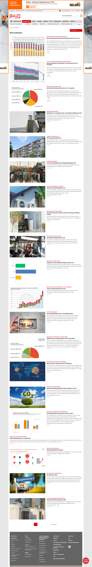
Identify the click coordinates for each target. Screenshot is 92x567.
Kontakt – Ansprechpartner (58, 554)
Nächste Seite (54, 524)
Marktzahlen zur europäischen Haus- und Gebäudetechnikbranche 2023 (64, 113)
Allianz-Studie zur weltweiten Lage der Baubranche (59, 363)
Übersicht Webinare (28, 554)
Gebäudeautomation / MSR (67, 24)
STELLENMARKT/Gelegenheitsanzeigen (60, 542)
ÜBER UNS (55, 552)
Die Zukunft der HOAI (52, 475)
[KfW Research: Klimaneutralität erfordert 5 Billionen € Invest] (27, 397)
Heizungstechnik (49, 211)
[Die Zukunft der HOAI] (27, 484)
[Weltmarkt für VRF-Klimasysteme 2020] (27, 509)
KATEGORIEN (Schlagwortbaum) (59, 558)
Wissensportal (26, 21)
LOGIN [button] (72, 10)
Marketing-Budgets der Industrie (55, 450)
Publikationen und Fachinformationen (60, 36)
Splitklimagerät (60, 186)
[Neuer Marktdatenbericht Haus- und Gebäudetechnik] (27, 322)
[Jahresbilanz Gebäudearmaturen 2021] (27, 246)
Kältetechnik (42, 24)
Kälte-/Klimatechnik (42, 545)
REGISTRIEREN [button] (77, 10)
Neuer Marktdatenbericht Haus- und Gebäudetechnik (60, 313)
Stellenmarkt (12, 10)
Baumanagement (50, 161)
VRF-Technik (49, 498)
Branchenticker (17, 21)
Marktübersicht (56, 361)
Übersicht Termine (28, 556)
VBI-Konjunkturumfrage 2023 (54, 138)
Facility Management (42, 561)
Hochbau (55, 261)
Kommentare (65, 21)
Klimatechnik (34, 24)
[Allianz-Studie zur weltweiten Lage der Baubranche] (27, 372)
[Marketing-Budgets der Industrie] (27, 459)
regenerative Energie (57, 86)
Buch (51, 21)
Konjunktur (49, 136)
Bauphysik (41, 555)
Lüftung (27, 24)
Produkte (72, 21)
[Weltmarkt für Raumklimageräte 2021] (27, 197)
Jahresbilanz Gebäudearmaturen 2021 (56, 237)
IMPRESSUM (70, 540)
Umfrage (58, 261)
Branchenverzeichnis (20, 10)
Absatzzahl (49, 186)
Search (77, 15)
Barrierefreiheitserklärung (73, 542)
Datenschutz (70, 536)
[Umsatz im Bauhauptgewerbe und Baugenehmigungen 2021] (27, 172)
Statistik (48, 61)
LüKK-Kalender (57, 21)
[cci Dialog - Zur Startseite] (15, 16)
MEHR (79, 24)
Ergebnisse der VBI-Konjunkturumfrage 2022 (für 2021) (60, 262)
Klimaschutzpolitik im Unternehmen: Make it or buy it (60, 413)
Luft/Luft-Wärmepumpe (67, 287)
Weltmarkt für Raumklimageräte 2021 (56, 188)
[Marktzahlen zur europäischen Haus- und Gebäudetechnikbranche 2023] (27, 122)
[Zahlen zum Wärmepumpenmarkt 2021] (27, 297)
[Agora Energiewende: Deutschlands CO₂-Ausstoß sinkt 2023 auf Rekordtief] (27, 72)
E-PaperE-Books (86, 560)
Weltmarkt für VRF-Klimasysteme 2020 (56, 500)
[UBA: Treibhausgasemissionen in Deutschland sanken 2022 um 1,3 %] (27, 47)
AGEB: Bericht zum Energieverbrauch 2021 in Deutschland (61, 338)
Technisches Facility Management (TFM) (60, 411)
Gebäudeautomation (14, 550)
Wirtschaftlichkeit (50, 261)
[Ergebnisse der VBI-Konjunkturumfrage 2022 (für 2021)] (27, 271)
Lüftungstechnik (42, 547)
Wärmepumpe (55, 111)
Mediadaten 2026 (56, 550)
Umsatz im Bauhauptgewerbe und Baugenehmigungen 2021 (61, 163)
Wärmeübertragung (14, 558)
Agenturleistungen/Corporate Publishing (34, 10)
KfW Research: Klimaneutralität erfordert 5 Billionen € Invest (62, 388)
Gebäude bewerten (56, 386)
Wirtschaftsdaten (50, 36)
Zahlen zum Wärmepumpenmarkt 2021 (56, 288)
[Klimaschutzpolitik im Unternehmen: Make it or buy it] (27, 422)
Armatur (48, 236)
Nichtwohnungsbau (63, 361)
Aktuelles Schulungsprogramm (30, 546)
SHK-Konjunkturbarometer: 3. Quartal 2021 (20, 438)
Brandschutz (41, 557)
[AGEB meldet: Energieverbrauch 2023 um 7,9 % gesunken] (27, 97)
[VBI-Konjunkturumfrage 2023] (27, 147)
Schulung (39, 21)
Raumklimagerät (54, 186)
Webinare (45, 21)
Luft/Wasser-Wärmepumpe (58, 287)
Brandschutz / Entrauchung (53, 24)
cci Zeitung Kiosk (28, 542)
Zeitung (33, 21)
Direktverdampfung (61, 498)
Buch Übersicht (41, 541)
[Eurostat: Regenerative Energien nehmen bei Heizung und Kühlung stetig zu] (27, 222)
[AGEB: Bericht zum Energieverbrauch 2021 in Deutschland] (27, 347)
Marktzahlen (13, 552)
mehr (48, 51)
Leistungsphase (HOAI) (55, 136)
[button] (82, 10)
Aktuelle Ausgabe (28, 537)
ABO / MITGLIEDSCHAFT (66, 10)
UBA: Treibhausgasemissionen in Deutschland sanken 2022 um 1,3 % (63, 38)
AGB (69, 538)
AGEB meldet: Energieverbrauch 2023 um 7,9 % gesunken (61, 88)
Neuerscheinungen (42, 543)
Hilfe (54, 556)
